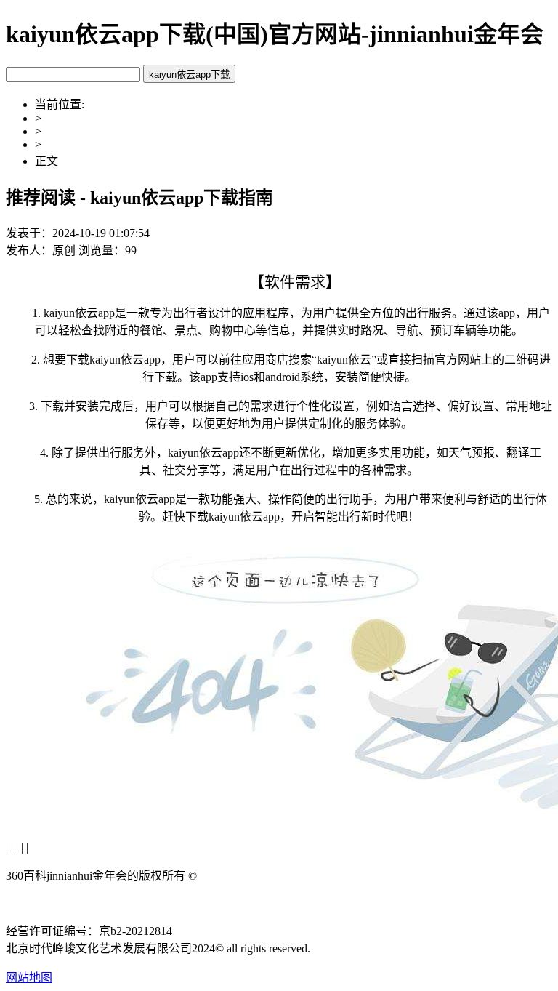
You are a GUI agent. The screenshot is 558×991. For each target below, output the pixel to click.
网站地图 (29, 977)
